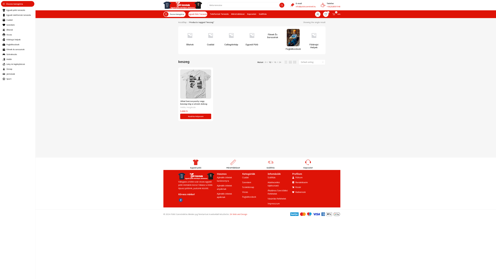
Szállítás (271, 168)
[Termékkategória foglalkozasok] (293, 40)
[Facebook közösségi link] (181, 200)
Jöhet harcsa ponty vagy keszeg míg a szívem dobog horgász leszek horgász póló (194, 104)
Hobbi (182, 107)
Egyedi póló (195, 168)
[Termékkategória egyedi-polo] (252, 38)
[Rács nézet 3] (290, 62)
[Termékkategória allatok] (190, 38)
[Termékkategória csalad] (211, 38)
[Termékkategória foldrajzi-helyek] (314, 39)
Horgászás (191, 107)
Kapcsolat (308, 168)
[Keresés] (281, 5)
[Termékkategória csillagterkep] (231, 38)
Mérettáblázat (233, 168)
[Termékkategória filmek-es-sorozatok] (273, 34)
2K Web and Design (238, 214)
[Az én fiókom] (318, 14)
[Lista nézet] (286, 62)
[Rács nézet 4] (294, 62)
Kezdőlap (182, 22)
